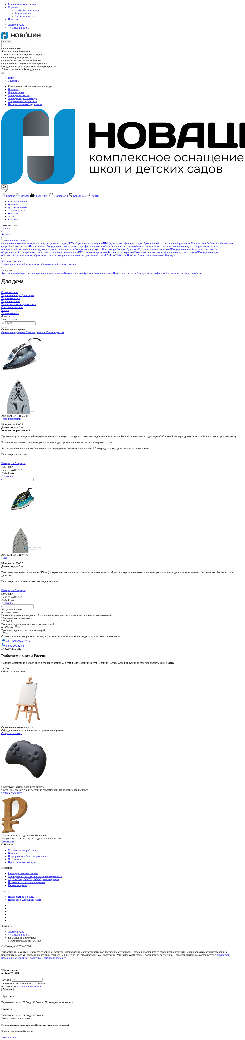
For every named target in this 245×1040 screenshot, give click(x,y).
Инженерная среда (72, 246)
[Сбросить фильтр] (6, 327)
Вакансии (13, 853)
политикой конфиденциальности (48, 957)
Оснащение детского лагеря (181, 252)
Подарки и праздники (95, 252)
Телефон (6, 979)
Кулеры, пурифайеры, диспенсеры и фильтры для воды (32, 273)
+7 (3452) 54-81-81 (18, 27)
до (3, 323)
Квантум (170, 255)
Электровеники (10, 313)
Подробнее (7, 841)
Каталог (7, 41)
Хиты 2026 (103, 255)
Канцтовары (109, 249)
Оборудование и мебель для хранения (191, 249)
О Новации (14, 859)
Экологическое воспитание (149, 252)
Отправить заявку (11, 733)
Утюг (4, 557)
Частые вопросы (17, 885)
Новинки (13, 89)
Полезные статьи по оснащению (26, 882)
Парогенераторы (10, 298)
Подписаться (8, 1037)
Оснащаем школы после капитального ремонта (35, 876)
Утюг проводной (11, 418)
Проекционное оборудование (39, 264)
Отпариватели (9, 292)
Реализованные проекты (22, 4)
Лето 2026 (115, 255)
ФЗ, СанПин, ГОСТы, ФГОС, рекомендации (33, 879)
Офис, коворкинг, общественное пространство (109, 246)
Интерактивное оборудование (25, 104)
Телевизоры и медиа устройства (184, 273)
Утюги (5, 310)
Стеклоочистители (12, 307)
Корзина (15, 80)
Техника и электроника (121, 252)
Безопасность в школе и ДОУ (66, 252)
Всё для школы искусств (88, 249)
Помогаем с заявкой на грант (24, 899)
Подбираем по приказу (21, 896)
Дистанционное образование (31, 255)
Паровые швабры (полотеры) (17, 295)
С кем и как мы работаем (22, 850)
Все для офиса (88, 255)
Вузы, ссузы (30, 243)
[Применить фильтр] (2, 327)
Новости (13, 19)
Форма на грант (24, 13)
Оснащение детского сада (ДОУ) (55, 243)
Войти (11, 77)
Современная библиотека (22, 101)
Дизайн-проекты (24, 16)
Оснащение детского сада (22, 98)
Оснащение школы (19, 95)
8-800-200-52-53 (15, 645)
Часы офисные (157, 273)
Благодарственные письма (23, 873)
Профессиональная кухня (179, 246)
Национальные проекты (156, 249)
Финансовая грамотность (150, 246)
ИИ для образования (145, 243)
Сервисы (13, 7)
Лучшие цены (16, 92)
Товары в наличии (154, 255)
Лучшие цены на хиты (61, 249)
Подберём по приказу (27, 10)
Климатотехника (73, 273)
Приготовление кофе (125, 273)
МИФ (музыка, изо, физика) (118, 243)
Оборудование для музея (88, 243)
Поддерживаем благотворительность (29, 856)
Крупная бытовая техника (98, 273)
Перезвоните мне (11, 648)
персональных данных (30, 986)
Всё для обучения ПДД (129, 249)
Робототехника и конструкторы (31, 249)
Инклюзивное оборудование (45, 246)
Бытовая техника (66, 264)
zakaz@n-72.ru (16, 24)
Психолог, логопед (18, 246)
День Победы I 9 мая (132, 255)
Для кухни (143, 273)
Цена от (6, 319)
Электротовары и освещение (64, 255)
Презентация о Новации (22, 862)
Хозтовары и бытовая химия (33, 252)
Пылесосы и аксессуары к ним (18, 304)
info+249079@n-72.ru (18, 641)
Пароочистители (10, 301)
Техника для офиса (12, 264)
